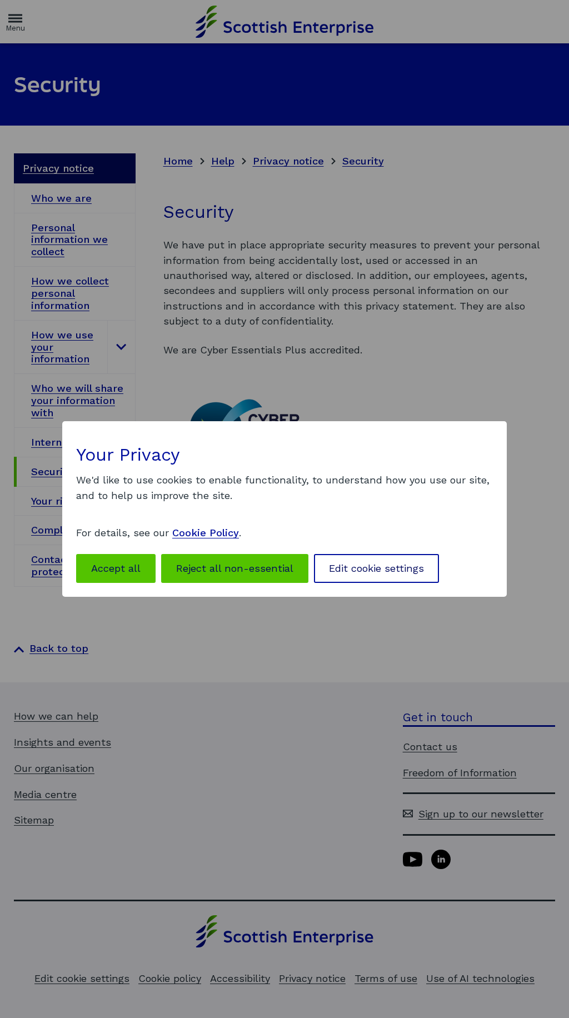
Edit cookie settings (376, 568)
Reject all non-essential (234, 568)
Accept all (116, 568)
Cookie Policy (205, 532)
